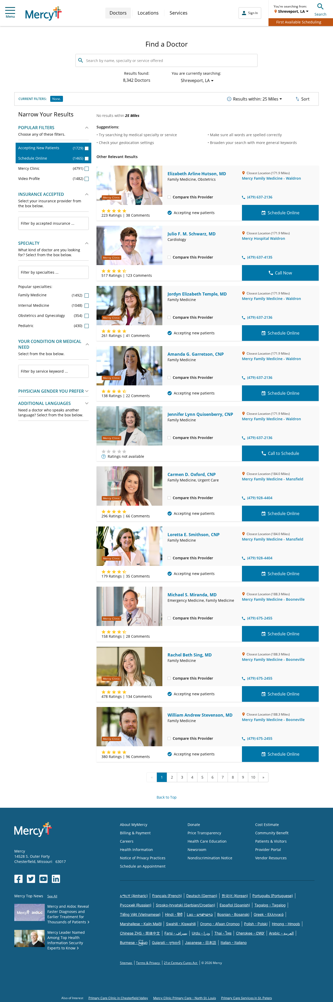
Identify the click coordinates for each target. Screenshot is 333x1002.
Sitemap (126, 963)
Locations (148, 13)
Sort (305, 99)
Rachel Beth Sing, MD (190, 655)
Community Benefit (272, 832)
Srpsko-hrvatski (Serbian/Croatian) (185, 905)
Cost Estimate (267, 824)
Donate (194, 824)
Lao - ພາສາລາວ (200, 914)
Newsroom (197, 849)
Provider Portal (268, 849)
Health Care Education (207, 841)
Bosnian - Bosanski (233, 914)
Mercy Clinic (50, 168)
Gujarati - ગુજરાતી (166, 942)
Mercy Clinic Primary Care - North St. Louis (184, 998)
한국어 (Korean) (235, 895)
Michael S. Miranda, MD (192, 595)
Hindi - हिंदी (173, 914)
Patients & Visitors (271, 841)
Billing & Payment (135, 832)
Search (320, 14)
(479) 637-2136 (259, 197)
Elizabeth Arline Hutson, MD (197, 174)
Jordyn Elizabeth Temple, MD (197, 294)
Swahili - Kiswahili (181, 924)
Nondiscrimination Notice (210, 857)
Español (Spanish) (235, 905)
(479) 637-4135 (259, 257)
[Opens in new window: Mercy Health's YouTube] (43, 879)
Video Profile (50, 178)
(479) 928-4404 (259, 497)
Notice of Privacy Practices (142, 857)
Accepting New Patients (50, 147)
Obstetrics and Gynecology (50, 315)
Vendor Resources (271, 857)
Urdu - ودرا (201, 933)
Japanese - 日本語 (200, 942)
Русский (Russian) (135, 905)
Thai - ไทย (223, 933)
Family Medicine (50, 294)
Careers (126, 841)
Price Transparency (204, 832)
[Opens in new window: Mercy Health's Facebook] (18, 879)
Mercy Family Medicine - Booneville (273, 599)
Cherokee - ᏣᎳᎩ (250, 933)
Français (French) (167, 895)
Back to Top (167, 797)
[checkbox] (169, 196)
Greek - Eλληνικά (269, 914)
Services (179, 13)
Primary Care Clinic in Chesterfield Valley (118, 998)
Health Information (136, 849)
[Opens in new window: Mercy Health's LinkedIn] (56, 879)
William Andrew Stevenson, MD (200, 715)
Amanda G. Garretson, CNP (196, 354)
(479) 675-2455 (259, 618)
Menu (10, 16)
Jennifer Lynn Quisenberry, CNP (200, 414)
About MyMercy (133, 824)
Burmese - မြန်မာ (134, 942)
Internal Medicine (50, 305)
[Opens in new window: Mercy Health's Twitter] (31, 879)
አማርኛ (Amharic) (134, 895)
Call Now (283, 273)
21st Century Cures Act (181, 963)
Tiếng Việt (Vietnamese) (140, 914)
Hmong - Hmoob (286, 924)
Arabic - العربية (281, 933)
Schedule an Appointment (142, 866)
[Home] (43, 13)
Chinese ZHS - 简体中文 (140, 933)
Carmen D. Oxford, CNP (192, 474)
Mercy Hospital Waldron (263, 238)
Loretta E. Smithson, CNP (194, 534)
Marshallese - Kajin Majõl (141, 924)
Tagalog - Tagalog (270, 905)
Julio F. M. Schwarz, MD (192, 234)
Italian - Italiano (234, 942)
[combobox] (53, 223)
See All (52, 896)
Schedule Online (50, 158)
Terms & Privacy (148, 963)
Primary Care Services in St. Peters (246, 998)
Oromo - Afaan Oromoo (220, 924)
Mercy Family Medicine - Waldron (271, 178)
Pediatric (50, 325)
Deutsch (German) (201, 895)
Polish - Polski (255, 924)
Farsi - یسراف (175, 933)
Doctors (118, 13)
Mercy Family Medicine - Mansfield (272, 479)
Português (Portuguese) (272, 895)
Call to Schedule (283, 453)
